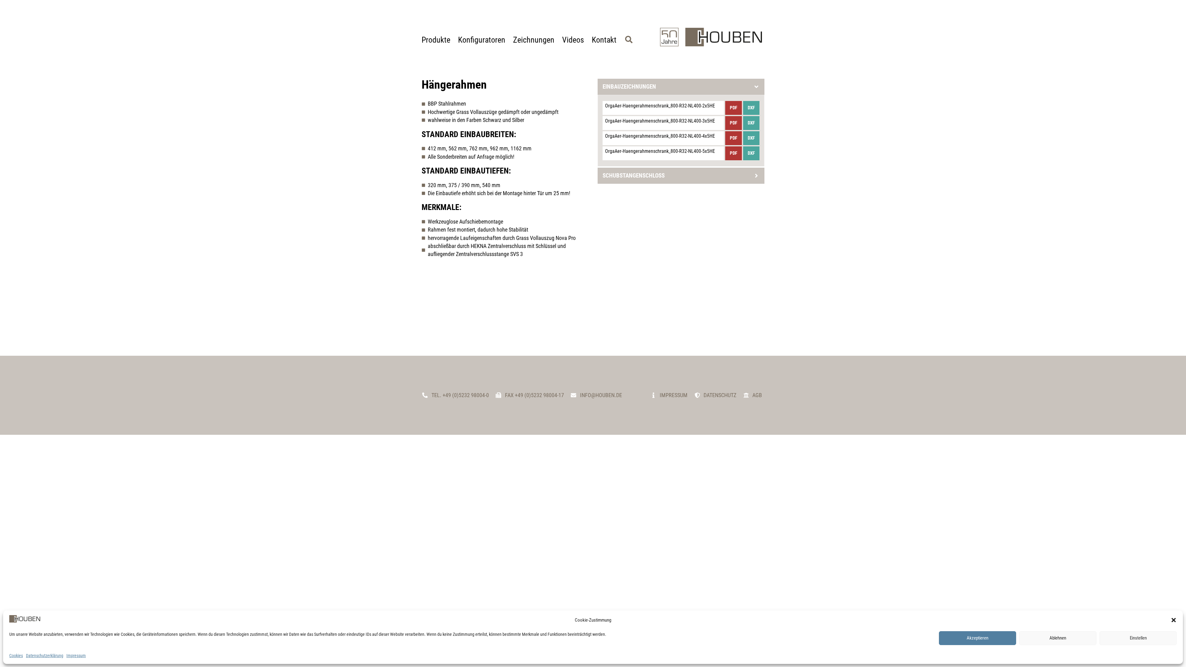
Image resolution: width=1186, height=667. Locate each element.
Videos (573, 39)
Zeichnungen (533, 39)
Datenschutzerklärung (44, 655)
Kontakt (604, 39)
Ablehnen (1057, 638)
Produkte (436, 39)
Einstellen (1138, 638)
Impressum (76, 655)
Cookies (16, 655)
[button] (1174, 620)
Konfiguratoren (481, 39)
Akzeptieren (977, 638)
